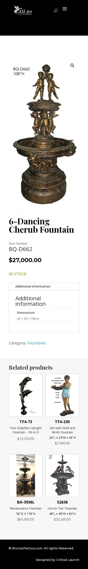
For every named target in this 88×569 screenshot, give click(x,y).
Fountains (36, 342)
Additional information (32, 286)
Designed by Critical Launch (57, 560)
